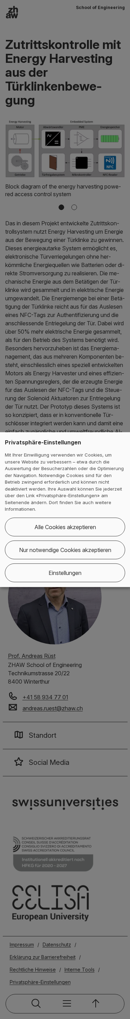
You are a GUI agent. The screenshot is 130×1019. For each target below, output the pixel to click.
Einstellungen (65, 572)
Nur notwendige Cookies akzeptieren (65, 549)
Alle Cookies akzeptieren (65, 527)
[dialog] (65, 509)
